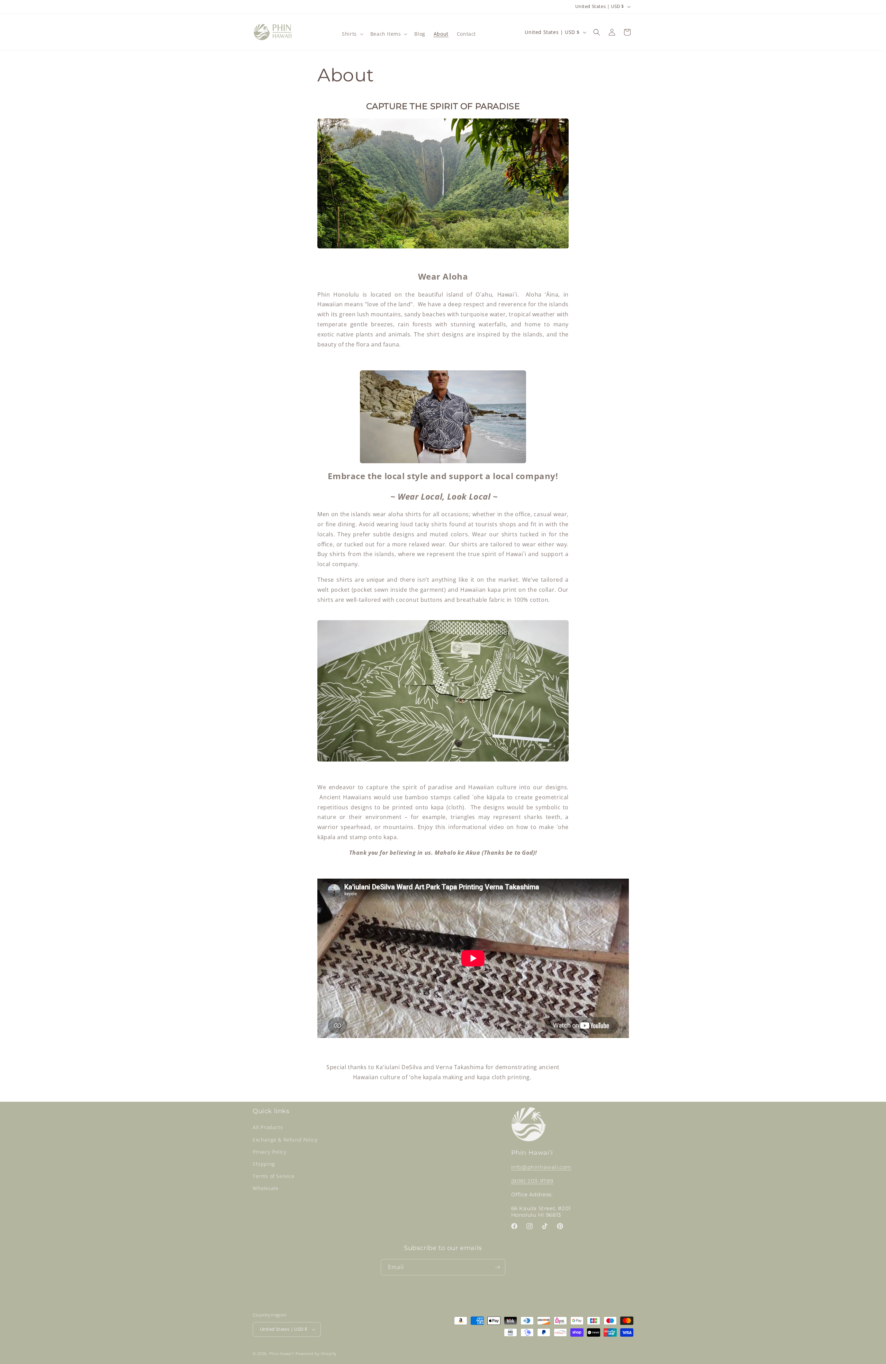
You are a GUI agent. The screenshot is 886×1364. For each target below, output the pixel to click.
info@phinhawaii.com (541, 1167)
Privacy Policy (269, 1152)
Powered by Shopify (316, 1353)
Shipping (264, 1164)
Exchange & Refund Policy (285, 1139)
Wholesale (265, 1188)
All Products (268, 1127)
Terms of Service (274, 1176)
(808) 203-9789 (532, 1181)
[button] (352, 34)
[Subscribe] (497, 1267)
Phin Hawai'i (281, 1353)
